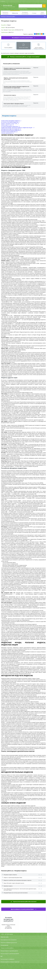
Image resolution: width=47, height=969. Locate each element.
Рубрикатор (15, 13)
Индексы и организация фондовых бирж (13, 877)
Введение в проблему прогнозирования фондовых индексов (17, 880)
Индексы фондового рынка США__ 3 (10, 123)
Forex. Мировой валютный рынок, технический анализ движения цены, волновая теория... (20, 889)
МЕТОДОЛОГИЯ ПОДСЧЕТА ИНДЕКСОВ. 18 (11, 129)
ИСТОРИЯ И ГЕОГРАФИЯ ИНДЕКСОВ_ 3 (10, 122)
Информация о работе (41, 874)
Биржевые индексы (8, 886)
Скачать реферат (8, 47)
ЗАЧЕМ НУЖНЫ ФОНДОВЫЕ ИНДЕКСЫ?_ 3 (11, 120)
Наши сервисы (42, 13)
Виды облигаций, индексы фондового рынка (14, 883)
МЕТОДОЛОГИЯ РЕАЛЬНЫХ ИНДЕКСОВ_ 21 (11, 130)
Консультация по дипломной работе (10, 953)
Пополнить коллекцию (5, 13)
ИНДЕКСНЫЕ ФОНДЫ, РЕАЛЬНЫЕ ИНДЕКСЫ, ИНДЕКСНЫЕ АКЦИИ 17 (17, 127)
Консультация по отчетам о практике (10, 962)
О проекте (3, 1)
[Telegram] (40, 34)
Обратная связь (4, 937)
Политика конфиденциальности (9, 942)
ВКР (2, 956)
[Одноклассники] (41, 34)
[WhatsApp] (38, 34)
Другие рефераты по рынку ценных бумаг (22, 909)
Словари (34, 13)
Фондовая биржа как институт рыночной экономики (16, 892)
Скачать (39, 874)
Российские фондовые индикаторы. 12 (10, 126)
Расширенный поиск (23, 8)
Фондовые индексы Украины (10, 874)
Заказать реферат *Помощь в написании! (39, 48)
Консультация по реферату (7, 959)
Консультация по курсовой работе (9, 951)
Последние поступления (25, 13)
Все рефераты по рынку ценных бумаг (22, 37)
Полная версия (4, 945)
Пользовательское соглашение (8, 939)
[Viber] (36, 34)
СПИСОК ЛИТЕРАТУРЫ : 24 (7, 133)
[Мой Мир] (43, 34)
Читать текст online (23, 47)
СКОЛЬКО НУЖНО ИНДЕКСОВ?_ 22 (9, 131)
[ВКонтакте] (34, 34)
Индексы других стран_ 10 (7, 125)
